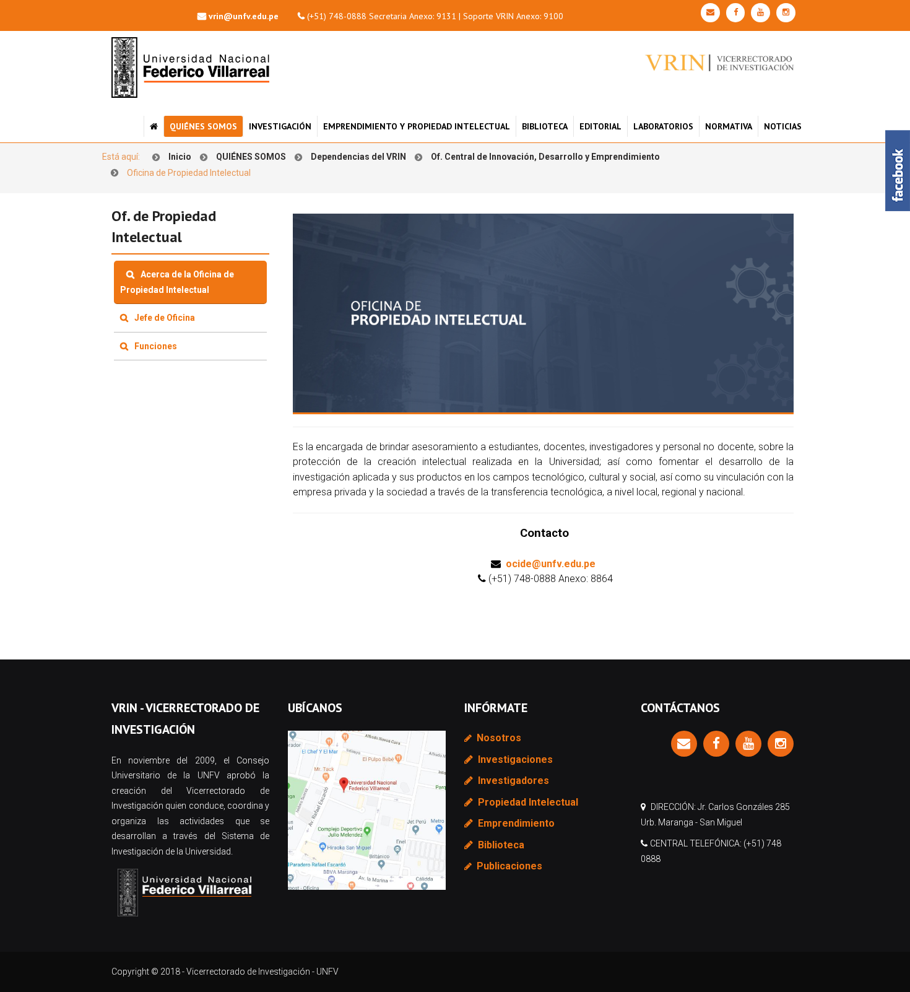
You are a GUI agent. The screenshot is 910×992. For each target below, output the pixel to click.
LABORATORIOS (663, 126)
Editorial (600, 126)
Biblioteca (545, 126)
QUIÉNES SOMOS (203, 126)
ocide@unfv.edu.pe (551, 564)
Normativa (728, 126)
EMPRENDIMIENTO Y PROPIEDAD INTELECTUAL (416, 126)
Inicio (179, 157)
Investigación (280, 126)
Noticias (783, 126)
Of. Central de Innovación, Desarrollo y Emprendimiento (545, 157)
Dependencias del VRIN (358, 157)
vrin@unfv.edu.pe (244, 16)
